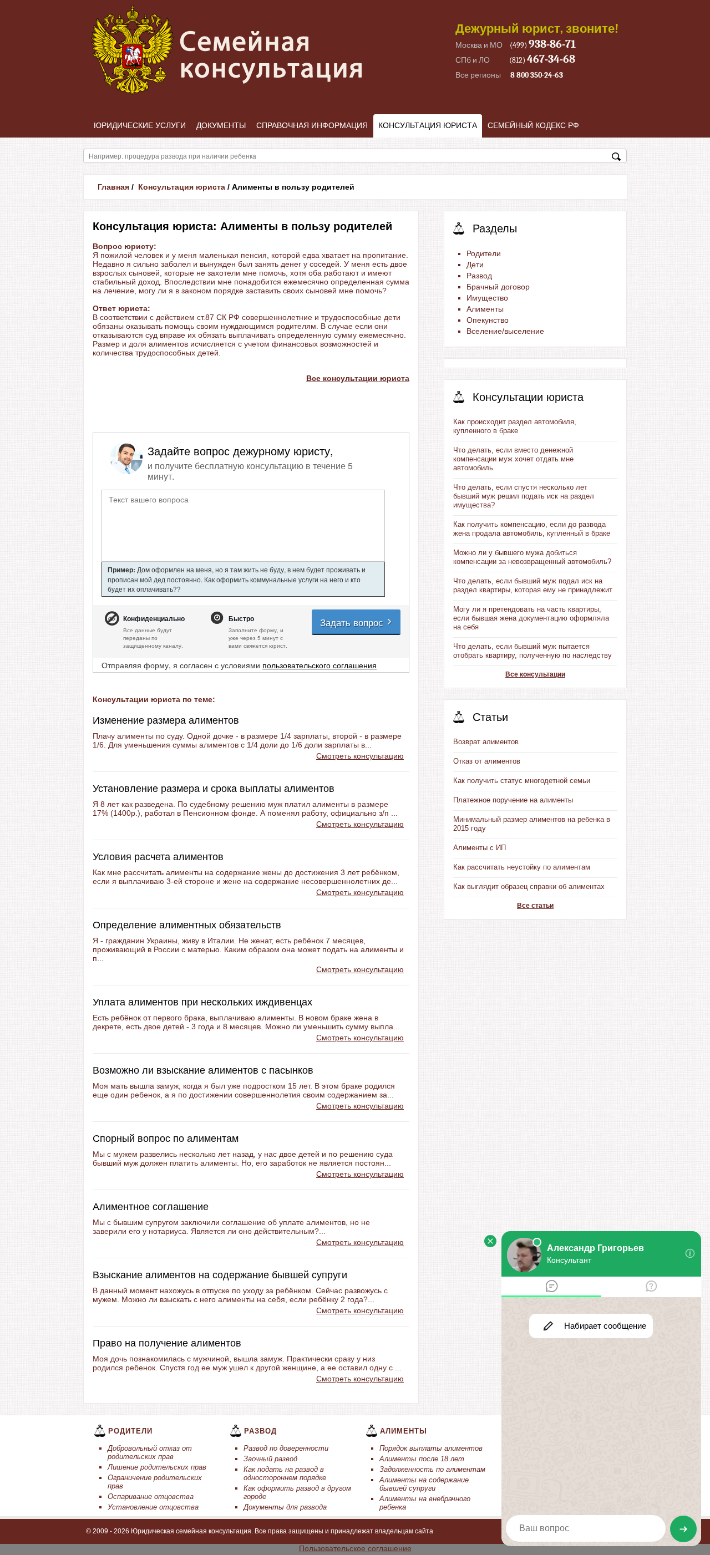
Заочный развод (270, 1459)
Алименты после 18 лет (421, 1459)
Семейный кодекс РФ (533, 125)
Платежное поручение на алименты (513, 800)
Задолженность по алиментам (432, 1469)
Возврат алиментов (486, 742)
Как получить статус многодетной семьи (521, 780)
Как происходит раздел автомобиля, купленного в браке (514, 426)
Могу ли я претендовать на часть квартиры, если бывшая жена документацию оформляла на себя (531, 618)
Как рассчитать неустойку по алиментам (521, 867)
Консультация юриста (427, 125)
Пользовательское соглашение (355, 1548)
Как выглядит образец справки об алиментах (529, 886)
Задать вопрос (353, 622)
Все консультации (535, 674)
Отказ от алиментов (486, 761)
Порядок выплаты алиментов (431, 1448)
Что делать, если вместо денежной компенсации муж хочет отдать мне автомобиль (513, 459)
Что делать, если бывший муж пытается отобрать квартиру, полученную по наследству (532, 650)
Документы (221, 125)
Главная (113, 186)
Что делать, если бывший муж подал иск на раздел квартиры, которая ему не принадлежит (532, 585)
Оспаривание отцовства (151, 1496)
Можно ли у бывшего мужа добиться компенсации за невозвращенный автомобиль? (532, 557)
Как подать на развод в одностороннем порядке (285, 1473)
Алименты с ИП (479, 847)
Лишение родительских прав (157, 1467)
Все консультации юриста (357, 378)
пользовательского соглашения (319, 664)
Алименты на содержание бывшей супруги (424, 1484)
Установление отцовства (153, 1507)
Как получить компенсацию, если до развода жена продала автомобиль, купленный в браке (531, 528)
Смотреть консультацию (360, 755)
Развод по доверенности (286, 1448)
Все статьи (535, 905)
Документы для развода (285, 1507)
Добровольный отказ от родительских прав (150, 1452)
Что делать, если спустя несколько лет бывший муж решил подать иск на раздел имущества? (523, 496)
